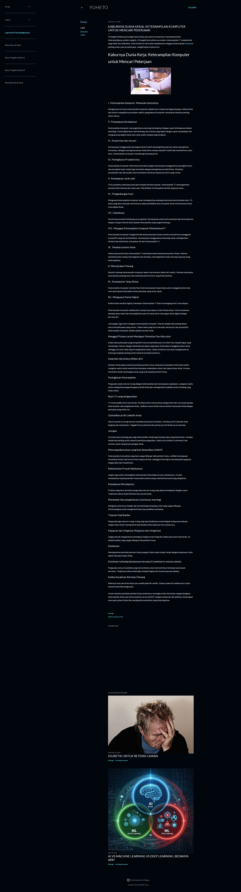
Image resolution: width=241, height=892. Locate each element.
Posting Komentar (121, 760)
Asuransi (84, 32)
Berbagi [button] (83, 22)
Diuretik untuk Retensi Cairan (133, 756)
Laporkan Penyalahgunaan (17, 32)
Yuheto (98, 7)
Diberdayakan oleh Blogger (140, 880)
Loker (82, 35)
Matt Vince (145, 885)
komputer (189, 43)
